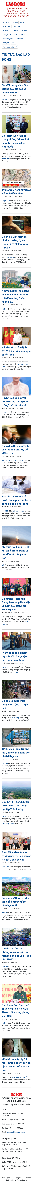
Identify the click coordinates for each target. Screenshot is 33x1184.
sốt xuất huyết (18, 511)
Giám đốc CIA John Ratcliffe (12, 460)
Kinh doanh (16, 26)
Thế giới (6, 43)
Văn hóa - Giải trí (20, 35)
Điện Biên (5, 867)
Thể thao (6, 26)
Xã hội (15, 22)
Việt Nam (5, 159)
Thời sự (15, 30)
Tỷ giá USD (6, 201)
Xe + (13, 43)
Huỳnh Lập (5, 412)
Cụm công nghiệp (8, 824)
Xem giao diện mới (10, 47)
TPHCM (5, 511)
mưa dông (15, 718)
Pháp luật (6, 30)
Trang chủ (6, 22)
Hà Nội (4, 309)
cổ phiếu (10, 257)
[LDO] (16, 74)
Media (22, 22)
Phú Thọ (5, 667)
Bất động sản (8, 39)
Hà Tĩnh (5, 100)
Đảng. (16, 672)
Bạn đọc (24, 30)
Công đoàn (7, 35)
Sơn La (4, 912)
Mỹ (3, 565)
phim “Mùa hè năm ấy (19, 1077)
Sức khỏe (19, 39)
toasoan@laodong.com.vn (16, 1132)
